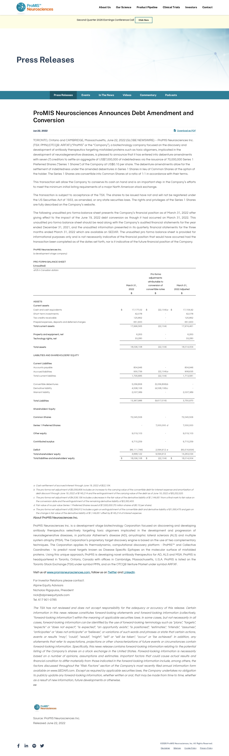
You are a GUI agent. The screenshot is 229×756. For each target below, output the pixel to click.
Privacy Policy (206, 748)
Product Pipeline (147, 7)
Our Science (123, 7)
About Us (105, 7)
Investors (191, 7)
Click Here (144, 20)
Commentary (148, 95)
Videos (127, 95)
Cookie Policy (190, 748)
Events (85, 95)
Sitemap (177, 748)
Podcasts (171, 95)
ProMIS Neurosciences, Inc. (180, 743)
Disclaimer (165, 748)
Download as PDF (186, 131)
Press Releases (63, 95)
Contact (207, 7)
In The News (106, 95)
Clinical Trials (171, 7)
